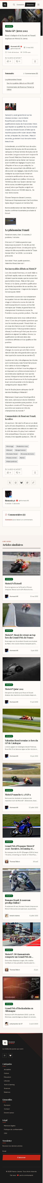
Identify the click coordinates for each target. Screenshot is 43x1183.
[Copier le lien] (33, 483)
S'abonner (21, 1157)
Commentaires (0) (31, 73)
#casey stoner (11, 458)
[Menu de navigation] (38, 5)
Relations (7, 1092)
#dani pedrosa (11, 461)
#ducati (9, 450)
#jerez (22, 458)
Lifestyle (7, 1081)
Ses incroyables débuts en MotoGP (20, 83)
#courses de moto (27, 454)
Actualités (7, 1069)
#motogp (9, 446)
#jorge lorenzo (20, 450)
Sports (9, 26)
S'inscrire (30, 5)
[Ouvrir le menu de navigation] (14, 4)
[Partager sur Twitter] (10, 483)
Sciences (7, 1088)
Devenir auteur (9, 1113)
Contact (7, 1109)
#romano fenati (11, 454)
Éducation (7, 1077)
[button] (10, 106)
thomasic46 (10, 500)
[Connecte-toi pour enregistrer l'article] (35, 61)
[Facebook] (5, 1055)
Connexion (20, 5)
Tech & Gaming (9, 1085)
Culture (6, 1073)
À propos (7, 1105)
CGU (5, 1133)
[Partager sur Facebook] (16, 483)
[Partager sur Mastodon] (27, 483)
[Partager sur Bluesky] (21, 483)
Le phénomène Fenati (13, 79)
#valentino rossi (22, 446)
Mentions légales (9, 1126)
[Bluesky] (10, 1055)
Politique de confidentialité (13, 1129)
